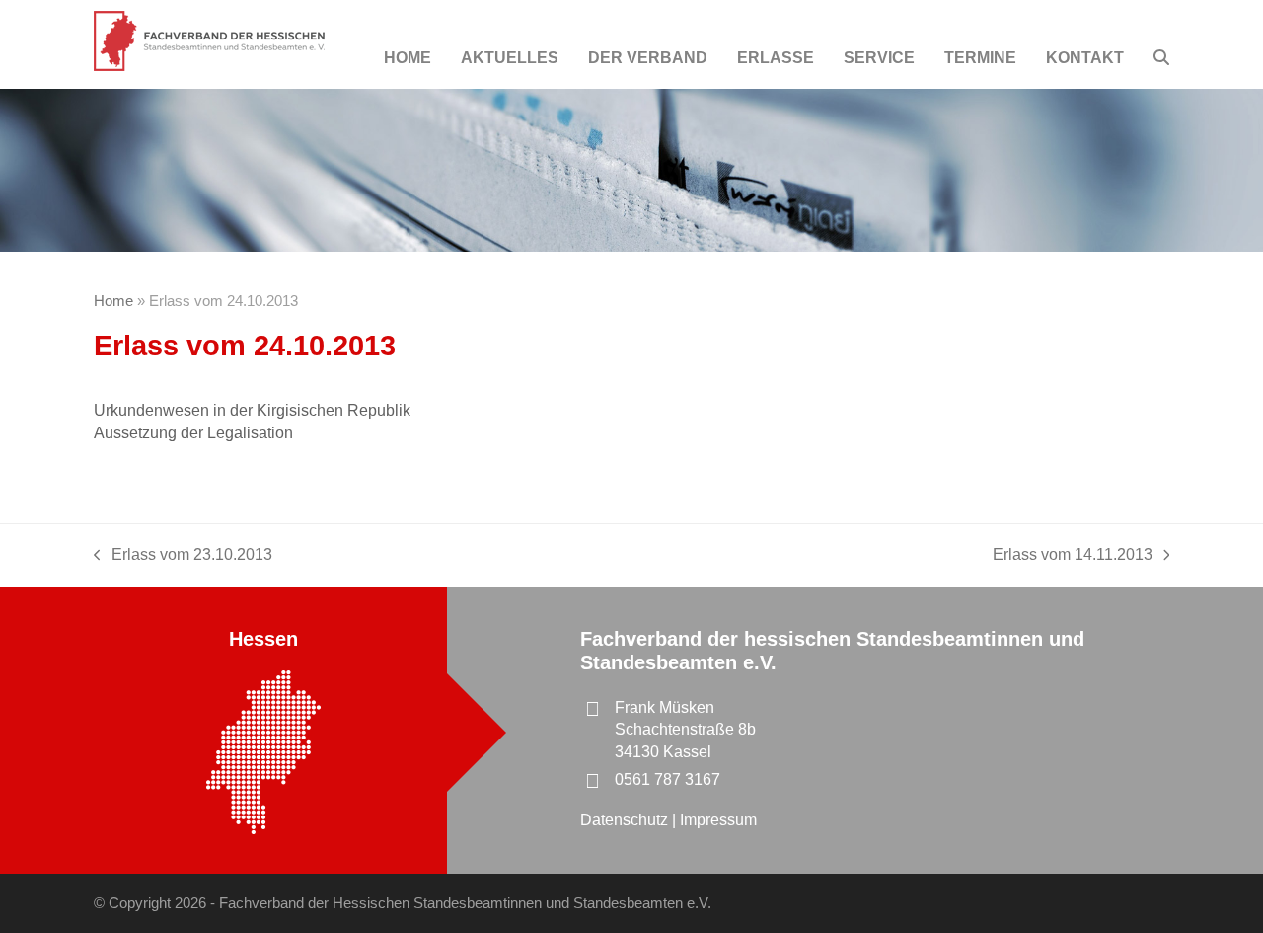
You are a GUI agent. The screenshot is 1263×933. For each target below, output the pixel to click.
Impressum (718, 820)
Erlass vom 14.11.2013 (1072, 556)
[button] (1161, 58)
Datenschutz (626, 820)
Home (113, 301)
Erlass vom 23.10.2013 (183, 556)
